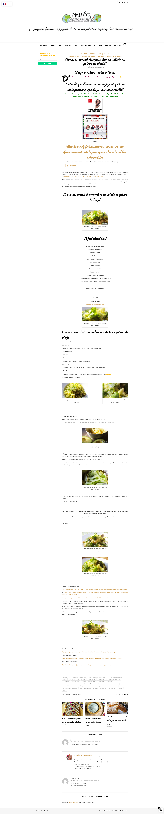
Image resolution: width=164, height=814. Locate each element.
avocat (64, 679)
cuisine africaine (101, 683)
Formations (86, 45)
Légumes (115, 55)
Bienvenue (43, 45)
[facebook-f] (36, 811)
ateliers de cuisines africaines (114, 677)
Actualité (99, 53)
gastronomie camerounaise (100, 688)
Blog (53, 45)
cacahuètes (72, 679)
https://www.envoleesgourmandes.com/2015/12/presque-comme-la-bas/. (83, 176)
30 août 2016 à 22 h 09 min (76, 780)
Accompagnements (88, 53)
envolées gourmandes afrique (70, 688)
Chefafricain (66, 681)
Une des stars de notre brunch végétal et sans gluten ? (93, 722)
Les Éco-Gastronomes (68, 45)
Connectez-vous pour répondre (93, 741)
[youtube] (47, 811)
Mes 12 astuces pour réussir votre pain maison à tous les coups (117, 720)
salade (120, 688)
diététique (121, 686)
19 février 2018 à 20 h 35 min (77, 741)
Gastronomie (71, 165)
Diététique (86, 55)
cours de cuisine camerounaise (70, 683)
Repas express (101, 56)
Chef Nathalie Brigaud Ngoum (113, 679)
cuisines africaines (112, 686)
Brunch (79, 55)
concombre (102, 681)
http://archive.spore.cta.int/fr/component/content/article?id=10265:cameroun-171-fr (87, 598)
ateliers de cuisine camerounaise (97, 677)
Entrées (94, 55)
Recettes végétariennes (86, 56)
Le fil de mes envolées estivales (95, 304)
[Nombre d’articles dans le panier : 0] (37, 73)
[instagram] (41, 811)
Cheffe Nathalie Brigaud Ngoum (89, 681)
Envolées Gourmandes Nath (73, 694)
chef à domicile (91, 679)
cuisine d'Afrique (67, 686)
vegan (64, 690)
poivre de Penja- (113, 688)
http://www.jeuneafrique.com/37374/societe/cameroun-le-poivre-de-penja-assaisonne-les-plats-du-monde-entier (95, 589)
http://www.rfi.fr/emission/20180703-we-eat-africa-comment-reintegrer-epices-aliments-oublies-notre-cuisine (95, 152)
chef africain (101, 679)
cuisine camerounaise (113, 683)
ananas (65, 677)
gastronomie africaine (85, 688)
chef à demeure (81, 679)
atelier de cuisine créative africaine (77, 677)
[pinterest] (44, 811)
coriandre (109, 681)
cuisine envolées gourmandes (81, 686)
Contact (117, 45)
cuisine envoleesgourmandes (98, 686)
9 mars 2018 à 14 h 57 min (80, 757)
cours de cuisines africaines (88, 683)
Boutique (98, 45)
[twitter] (39, 811)
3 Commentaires (99, 67)
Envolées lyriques (104, 55)
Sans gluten (111, 56)
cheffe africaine (75, 681)
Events (108, 45)
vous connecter (73, 802)
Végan (119, 56)
